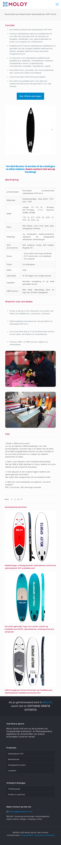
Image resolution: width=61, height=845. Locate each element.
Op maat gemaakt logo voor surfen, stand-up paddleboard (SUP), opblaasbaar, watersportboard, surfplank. (29, 629)
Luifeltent (12, 770)
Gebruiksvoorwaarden (44, 835)
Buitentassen (13, 759)
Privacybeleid (27, 835)
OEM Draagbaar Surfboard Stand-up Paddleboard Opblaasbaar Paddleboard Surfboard (28, 691)
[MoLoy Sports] (15, 4)
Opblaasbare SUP (16, 753)
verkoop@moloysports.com (20, 811)
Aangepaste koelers (17, 765)
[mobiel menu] (57, 4)
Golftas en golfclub (16, 794)
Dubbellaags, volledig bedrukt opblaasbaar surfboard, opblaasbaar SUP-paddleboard (30, 566)
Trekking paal (14, 789)
